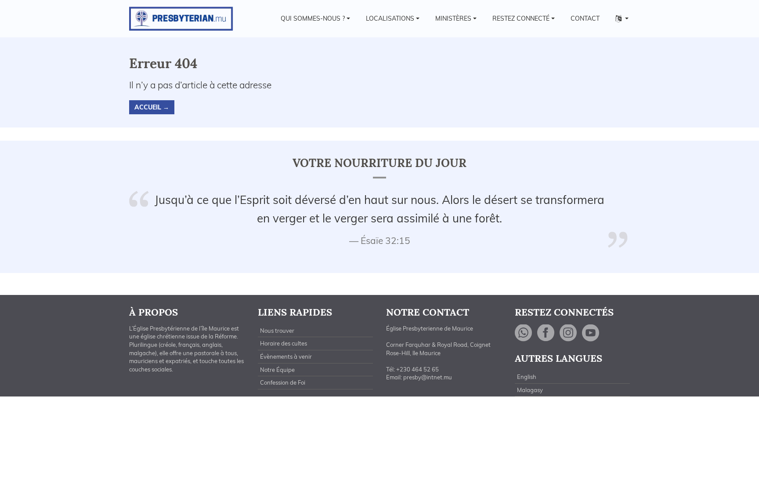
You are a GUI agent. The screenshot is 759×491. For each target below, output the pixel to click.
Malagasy (530, 389)
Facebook (546, 333)
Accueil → (151, 107)
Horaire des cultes (283, 343)
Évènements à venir (286, 356)
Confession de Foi (282, 382)
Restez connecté (520, 18)
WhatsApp (523, 333)
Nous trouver (277, 330)
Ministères (453, 18)
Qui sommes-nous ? (313, 18)
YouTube (591, 333)
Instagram (568, 333)
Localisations (390, 18)
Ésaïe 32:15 (385, 240)
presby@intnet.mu (427, 377)
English (526, 376)
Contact (585, 18)
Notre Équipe (277, 369)
